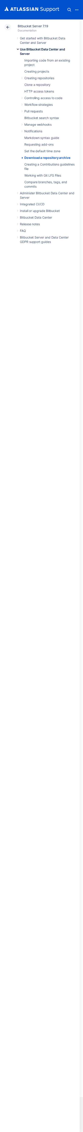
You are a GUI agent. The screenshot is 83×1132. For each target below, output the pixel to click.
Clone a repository (37, 85)
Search (69, 9)
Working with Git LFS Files (42, 175)
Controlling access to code (43, 98)
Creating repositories (39, 78)
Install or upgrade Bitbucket (40, 211)
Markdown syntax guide (41, 138)
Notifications (33, 131)
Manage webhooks (38, 124)
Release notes (30, 224)
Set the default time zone (42, 151)
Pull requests (33, 111)
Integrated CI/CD (32, 204)
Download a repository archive (47, 158)
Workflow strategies (38, 104)
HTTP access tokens (39, 91)
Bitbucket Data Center (36, 217)
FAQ (23, 231)
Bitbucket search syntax (41, 118)
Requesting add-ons (39, 144)
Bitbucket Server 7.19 (33, 26)
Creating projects (36, 71)
